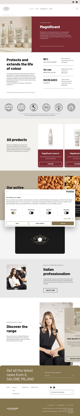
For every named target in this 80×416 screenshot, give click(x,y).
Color (13, 390)
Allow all (63, 223)
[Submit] (71, 375)
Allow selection (40, 223)
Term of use (70, 405)
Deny (17, 223)
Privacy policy (60, 405)
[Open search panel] (76, 8)
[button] (76, 147)
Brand (50, 8)
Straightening (15, 393)
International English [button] (57, 392)
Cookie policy (50, 405)
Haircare (14, 387)
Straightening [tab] (43, 8)
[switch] (31, 213)
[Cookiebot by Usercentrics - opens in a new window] (67, 192)
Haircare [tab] (32, 8)
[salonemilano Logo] (6, 9)
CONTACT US (25, 387)
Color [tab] (37, 8)
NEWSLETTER (34, 387)
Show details (67, 218)
